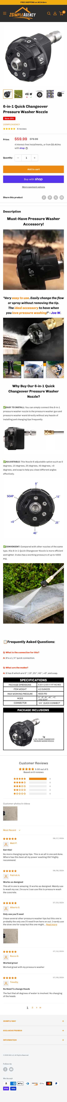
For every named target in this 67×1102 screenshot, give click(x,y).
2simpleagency (11, 124)
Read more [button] (51, 924)
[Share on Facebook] (44, 197)
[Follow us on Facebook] (5, 1069)
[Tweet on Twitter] (56, 197)
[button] (20, 779)
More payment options (33, 187)
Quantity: (8, 157)
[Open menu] (4, 13)
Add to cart (33, 169)
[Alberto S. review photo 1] (10, 936)
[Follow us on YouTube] (11, 1069)
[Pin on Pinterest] (50, 197)
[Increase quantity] (34, 158)
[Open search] (49, 13)
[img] (10, 839)
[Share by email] (62, 197)
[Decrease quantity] (18, 158)
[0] (61, 13)
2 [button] (32, 1007)
